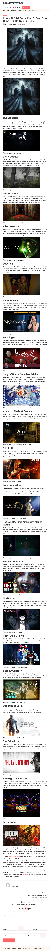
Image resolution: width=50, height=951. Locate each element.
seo (13, 884)
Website (35, 929)
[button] (26, 7)
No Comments (22, 24)
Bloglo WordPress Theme (39, 948)
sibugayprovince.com (32, 70)
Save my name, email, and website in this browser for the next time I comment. (22, 935)
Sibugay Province (13, 3)
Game (5, 15)
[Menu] (46, 2)
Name (5, 929)
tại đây (10, 872)
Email (20, 929)
